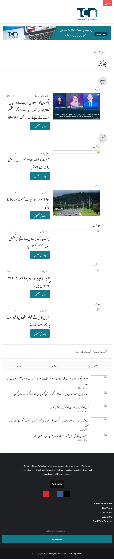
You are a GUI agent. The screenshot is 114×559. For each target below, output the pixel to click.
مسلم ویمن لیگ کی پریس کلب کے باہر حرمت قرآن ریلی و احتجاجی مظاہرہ (61, 435)
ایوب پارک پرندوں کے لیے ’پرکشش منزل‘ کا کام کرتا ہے (29, 241)
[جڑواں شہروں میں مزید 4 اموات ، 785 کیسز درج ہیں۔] (76, 282)
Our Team (107, 508)
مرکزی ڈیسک (44, 152)
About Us (107, 517)
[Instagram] (67, 494)
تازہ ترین (54, 366)
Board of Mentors (103, 504)
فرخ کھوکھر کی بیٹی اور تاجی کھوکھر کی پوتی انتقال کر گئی (69, 406)
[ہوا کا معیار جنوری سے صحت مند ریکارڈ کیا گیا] (76, 203)
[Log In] (8, 16)
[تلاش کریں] (110, 16)
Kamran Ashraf (41, 95)
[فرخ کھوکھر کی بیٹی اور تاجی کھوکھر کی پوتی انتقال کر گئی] (99, 409)
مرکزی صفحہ (102, 51)
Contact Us (106, 512)
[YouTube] (46, 494)
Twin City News (75, 553)
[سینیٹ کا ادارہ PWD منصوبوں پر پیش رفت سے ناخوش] (76, 163)
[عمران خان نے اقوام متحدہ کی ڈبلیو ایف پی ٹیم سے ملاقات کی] (76, 321)
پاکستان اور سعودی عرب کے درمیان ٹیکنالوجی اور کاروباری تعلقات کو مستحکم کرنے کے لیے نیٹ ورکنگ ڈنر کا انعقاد (29, 109)
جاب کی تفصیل (40, 126)
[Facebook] (60, 494)
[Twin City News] (91, 14)
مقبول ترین (92, 366)
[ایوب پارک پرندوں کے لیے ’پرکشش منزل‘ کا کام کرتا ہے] (76, 242)
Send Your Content (102, 521)
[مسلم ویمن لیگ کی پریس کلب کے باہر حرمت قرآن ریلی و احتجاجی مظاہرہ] (99, 438)
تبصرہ (19, 366)
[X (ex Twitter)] (53, 494)
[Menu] (3, 16)
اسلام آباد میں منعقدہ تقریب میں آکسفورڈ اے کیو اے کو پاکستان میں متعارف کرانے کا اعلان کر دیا (51, 393)
